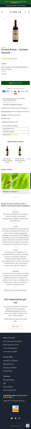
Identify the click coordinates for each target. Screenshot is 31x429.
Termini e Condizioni (10, 367)
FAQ (4, 383)
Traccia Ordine (8, 387)
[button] (2, 12)
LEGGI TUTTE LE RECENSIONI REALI (15, 290)
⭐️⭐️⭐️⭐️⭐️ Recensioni (9, 58)
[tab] (15, 125)
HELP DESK (15, 326)
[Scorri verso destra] (19, 196)
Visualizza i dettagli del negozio (12, 104)
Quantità (3, 74)
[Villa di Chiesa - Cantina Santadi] (20, 151)
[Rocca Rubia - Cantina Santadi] (7, 151)
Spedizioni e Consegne (10, 360)
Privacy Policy (7, 371)
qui (23, 401)
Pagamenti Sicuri (8, 364)
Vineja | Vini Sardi (17, 425)
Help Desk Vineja (8, 380)
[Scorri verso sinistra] (12, 196)
